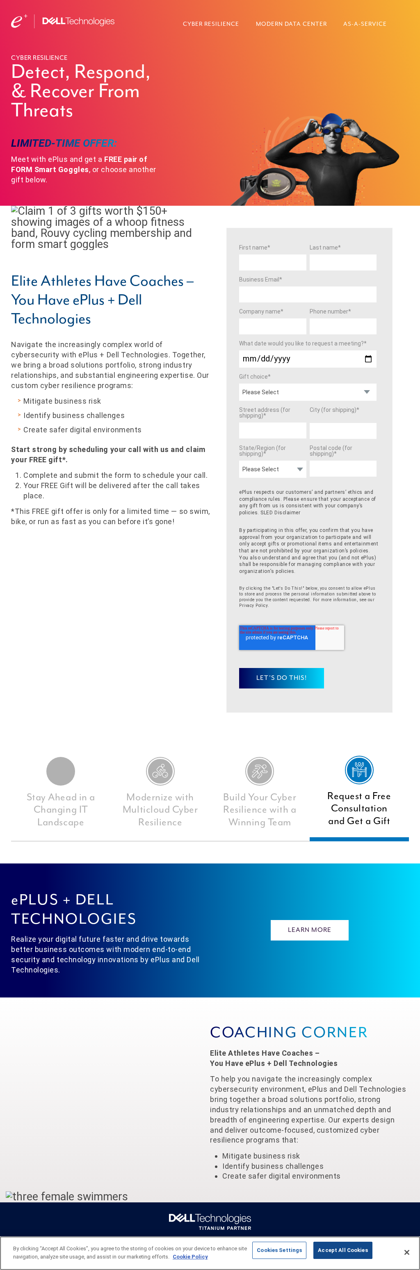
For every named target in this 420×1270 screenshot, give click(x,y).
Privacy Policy (253, 605)
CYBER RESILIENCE (211, 24)
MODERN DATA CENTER (291, 24)
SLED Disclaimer (280, 513)
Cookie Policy (190, 1257)
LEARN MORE (309, 930)
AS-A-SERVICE (365, 24)
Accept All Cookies (343, 1250)
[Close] (407, 1252)
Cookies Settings (279, 1250)
